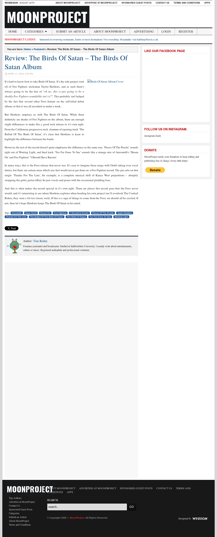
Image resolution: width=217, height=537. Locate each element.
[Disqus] (71, 315)
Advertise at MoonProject (101, 2)
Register (186, 31)
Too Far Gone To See (100, 217)
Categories (34, 31)
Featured (39, 49)
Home (12, 31)
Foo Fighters (60, 213)
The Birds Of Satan (76, 217)
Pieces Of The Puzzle (103, 213)
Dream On (45, 213)
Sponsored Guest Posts (137, 2)
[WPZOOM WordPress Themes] (200, 518)
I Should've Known (79, 213)
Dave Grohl (30, 213)
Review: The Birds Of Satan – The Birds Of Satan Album (66, 62)
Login (166, 31)
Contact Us (162, 2)
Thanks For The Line (16, 217)
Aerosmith (17, 213)
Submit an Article (71, 31)
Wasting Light (121, 217)
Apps (207, 2)
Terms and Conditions (187, 2)
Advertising (144, 31)
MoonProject (47, 17)
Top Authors (15, 498)
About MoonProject (68, 2)
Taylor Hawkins (124, 213)
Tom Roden (40, 241)
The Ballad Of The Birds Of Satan (46, 217)
